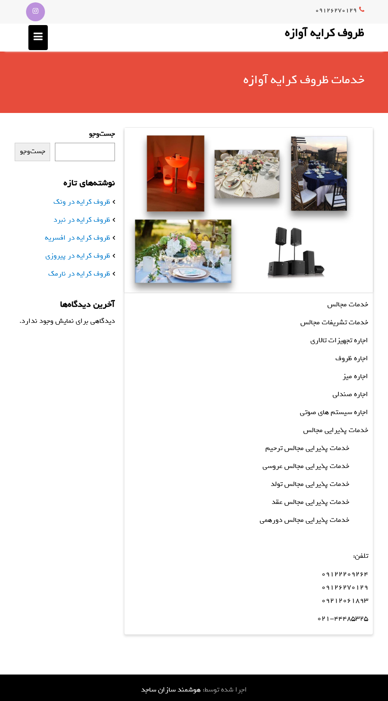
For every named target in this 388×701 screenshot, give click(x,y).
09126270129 (336, 10)
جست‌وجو (102, 133)
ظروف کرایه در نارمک (79, 273)
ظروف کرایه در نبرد (81, 219)
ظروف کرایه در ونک (81, 202)
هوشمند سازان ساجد (171, 689)
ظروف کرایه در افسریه (77, 237)
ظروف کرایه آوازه (324, 32)
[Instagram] (35, 11)
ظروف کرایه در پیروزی (77, 255)
